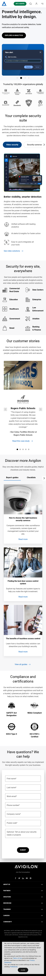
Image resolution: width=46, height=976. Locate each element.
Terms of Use (17, 958)
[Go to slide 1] (17, 78)
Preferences (13, 967)
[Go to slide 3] (25, 78)
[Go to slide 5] (28, 449)
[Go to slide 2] (21, 78)
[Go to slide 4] (29, 78)
